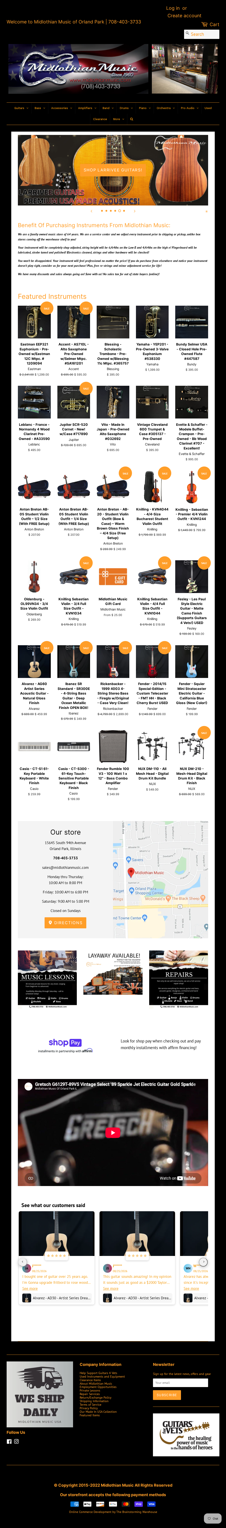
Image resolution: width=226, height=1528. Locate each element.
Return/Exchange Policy (95, 1397)
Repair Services (90, 1394)
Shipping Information (94, 1401)
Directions (68, 922)
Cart (214, 24)
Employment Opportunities (98, 1387)
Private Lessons (90, 1390)
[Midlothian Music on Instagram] (16, 1442)
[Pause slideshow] (206, 211)
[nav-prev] (22, 1262)
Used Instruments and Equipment (102, 1376)
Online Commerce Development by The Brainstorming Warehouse (113, 1512)
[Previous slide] (91, 211)
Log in (173, 8)
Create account (185, 15)
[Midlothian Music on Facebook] (9, 1442)
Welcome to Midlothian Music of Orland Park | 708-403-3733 (74, 22)
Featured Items (90, 1415)
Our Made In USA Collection (98, 1411)
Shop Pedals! (113, 170)
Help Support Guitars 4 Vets (98, 1373)
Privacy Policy (89, 1408)
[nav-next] (203, 1262)
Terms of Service (90, 1404)
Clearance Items (90, 1380)
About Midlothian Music (96, 1383)
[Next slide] (134, 211)
